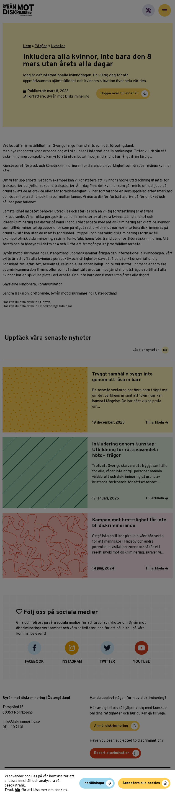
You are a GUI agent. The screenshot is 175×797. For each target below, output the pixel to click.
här (17, 790)
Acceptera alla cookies (141, 783)
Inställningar (94, 783)
